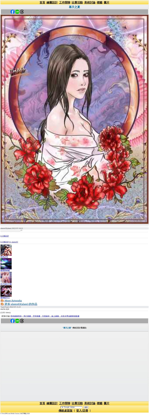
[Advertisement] (74, 366)
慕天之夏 (74, 6)
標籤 (99, 2)
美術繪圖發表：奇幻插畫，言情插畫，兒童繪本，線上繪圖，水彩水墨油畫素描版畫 (44, 316)
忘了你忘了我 (6, 284)
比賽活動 (77, 2)
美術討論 (89, 2)
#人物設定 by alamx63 (9, 242)
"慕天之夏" (67, 328)
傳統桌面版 (66, 410)
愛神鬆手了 (5, 298)
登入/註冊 (82, 410)
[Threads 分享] (22, 12)
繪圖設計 (52, 2)
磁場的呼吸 (5, 270)
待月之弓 (4, 257)
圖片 (106, 2)
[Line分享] (17, 12)
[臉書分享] (12, 12)
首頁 (42, 2)
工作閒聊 (64, 2)
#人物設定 (4, 236)
